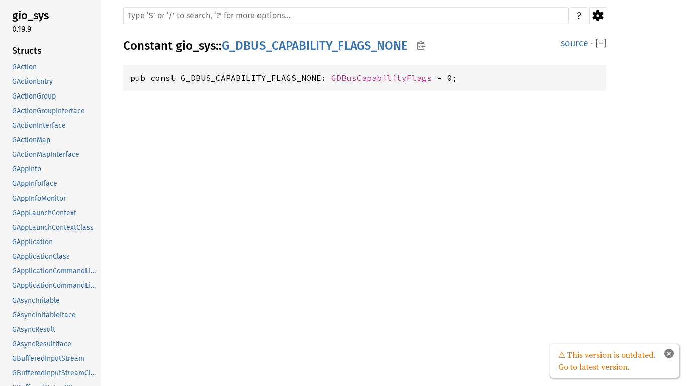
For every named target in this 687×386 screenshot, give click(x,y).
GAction (24, 67)
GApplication (32, 242)
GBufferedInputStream (48, 358)
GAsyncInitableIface (44, 315)
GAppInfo (26, 169)
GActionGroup (34, 96)
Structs (27, 50)
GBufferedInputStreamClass (55, 373)
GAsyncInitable (36, 300)
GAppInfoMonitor (39, 198)
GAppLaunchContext (44, 213)
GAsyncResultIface (41, 344)
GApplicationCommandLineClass (55, 285)
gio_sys (30, 15)
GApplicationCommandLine (55, 271)
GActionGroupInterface (48, 111)
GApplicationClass (41, 256)
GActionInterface (39, 125)
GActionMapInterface (45, 154)
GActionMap (31, 140)
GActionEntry (32, 81)
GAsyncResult (33, 329)
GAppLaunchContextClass (53, 227)
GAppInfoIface (34, 183)
